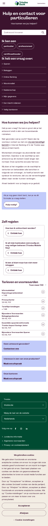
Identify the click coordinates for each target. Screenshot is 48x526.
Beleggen (8, 70)
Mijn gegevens (10, 96)
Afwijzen (24, 513)
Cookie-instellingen (24, 520)
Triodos (7, 399)
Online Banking (10, 77)
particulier (9, 46)
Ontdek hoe (16, 233)
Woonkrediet (9, 83)
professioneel (25, 46)
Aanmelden (41, 3)
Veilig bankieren (11, 109)
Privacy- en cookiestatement (16, 445)
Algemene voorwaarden (14, 441)
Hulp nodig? (12, 205)
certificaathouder (12, 54)
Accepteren (24, 506)
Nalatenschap (10, 90)
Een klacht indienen (12, 103)
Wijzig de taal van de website (16, 413)
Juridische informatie (13, 437)
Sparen (7, 64)
